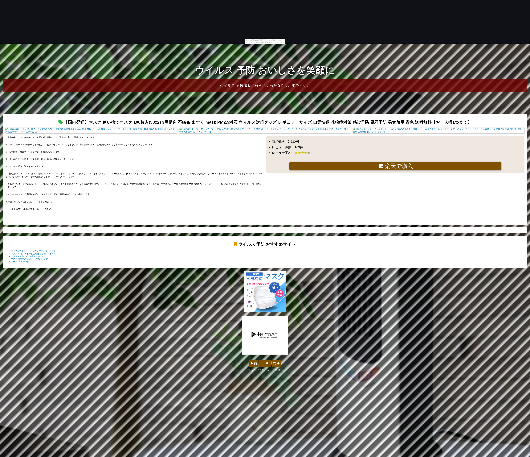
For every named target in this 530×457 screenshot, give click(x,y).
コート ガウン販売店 (20, 261)
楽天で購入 (398, 166)
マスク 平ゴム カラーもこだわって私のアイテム (33, 253)
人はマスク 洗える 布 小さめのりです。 (29, 256)
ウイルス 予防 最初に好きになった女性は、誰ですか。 (265, 85)
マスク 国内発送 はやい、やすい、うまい (30, 259)
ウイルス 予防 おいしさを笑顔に (265, 70)
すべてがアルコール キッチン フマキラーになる (33, 251)
